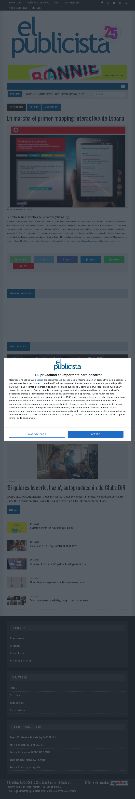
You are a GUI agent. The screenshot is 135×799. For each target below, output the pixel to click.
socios (40, 380)
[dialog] (67, 399)
